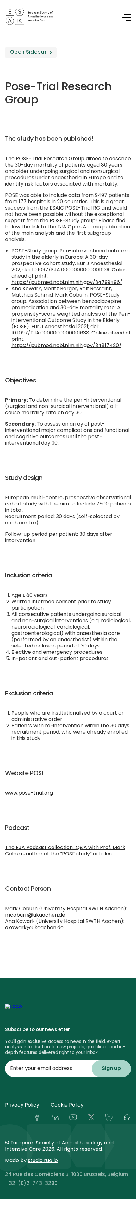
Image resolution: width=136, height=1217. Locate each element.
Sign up (111, 1069)
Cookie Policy (67, 1105)
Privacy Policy (22, 1105)
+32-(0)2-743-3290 (31, 1183)
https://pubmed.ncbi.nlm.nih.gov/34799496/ (66, 283)
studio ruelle (43, 1161)
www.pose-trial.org (29, 793)
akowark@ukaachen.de (34, 928)
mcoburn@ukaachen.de (35, 915)
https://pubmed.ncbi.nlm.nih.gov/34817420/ (66, 346)
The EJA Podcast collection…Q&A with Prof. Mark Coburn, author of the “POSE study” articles (65, 851)
